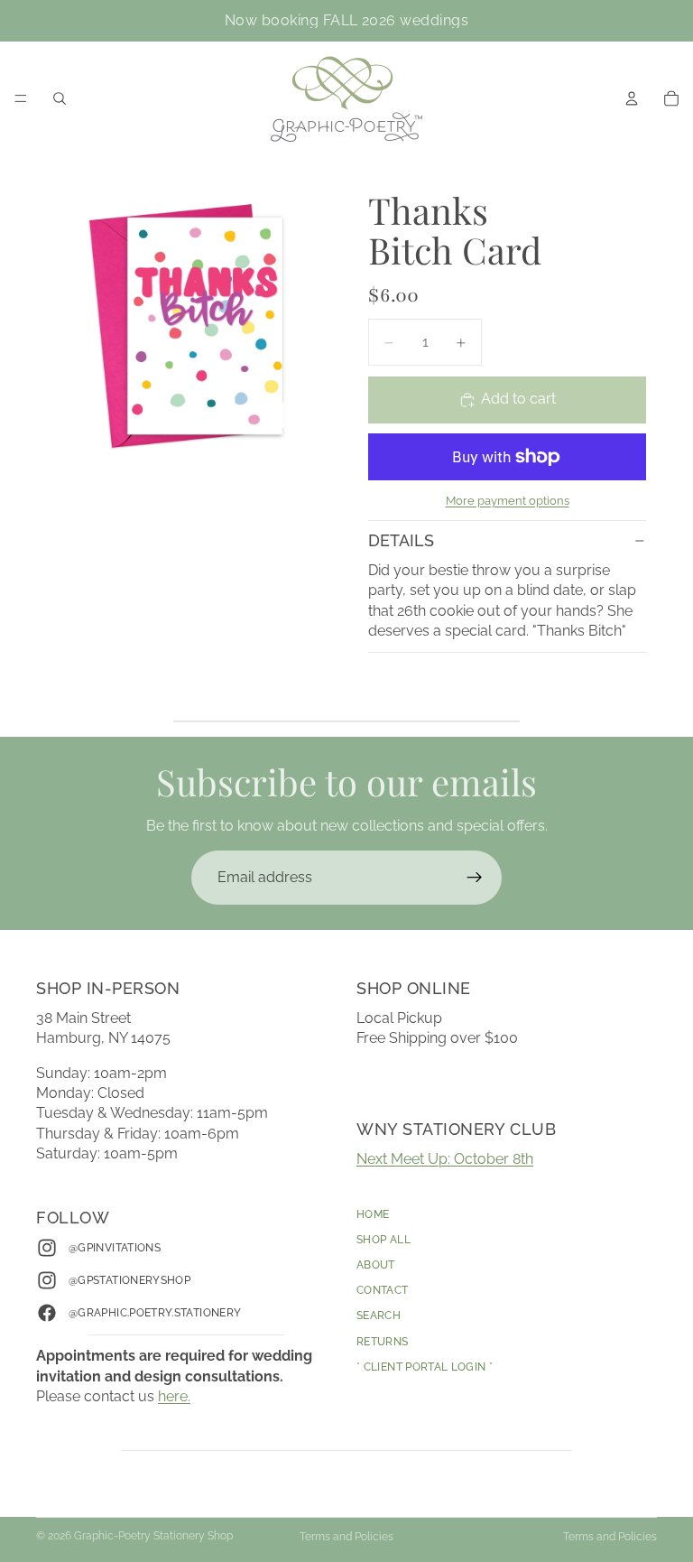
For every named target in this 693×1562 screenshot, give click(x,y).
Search (378, 1316)
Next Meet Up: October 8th (444, 1158)
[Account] (631, 98)
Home (372, 1214)
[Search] (59, 98)
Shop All (383, 1239)
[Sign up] (475, 878)
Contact (382, 1291)
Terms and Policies (346, 1536)
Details (401, 540)
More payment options (507, 500)
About (375, 1265)
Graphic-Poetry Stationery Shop (153, 1535)
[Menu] (21, 98)
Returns (382, 1341)
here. (174, 1397)
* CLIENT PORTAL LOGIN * (424, 1367)
